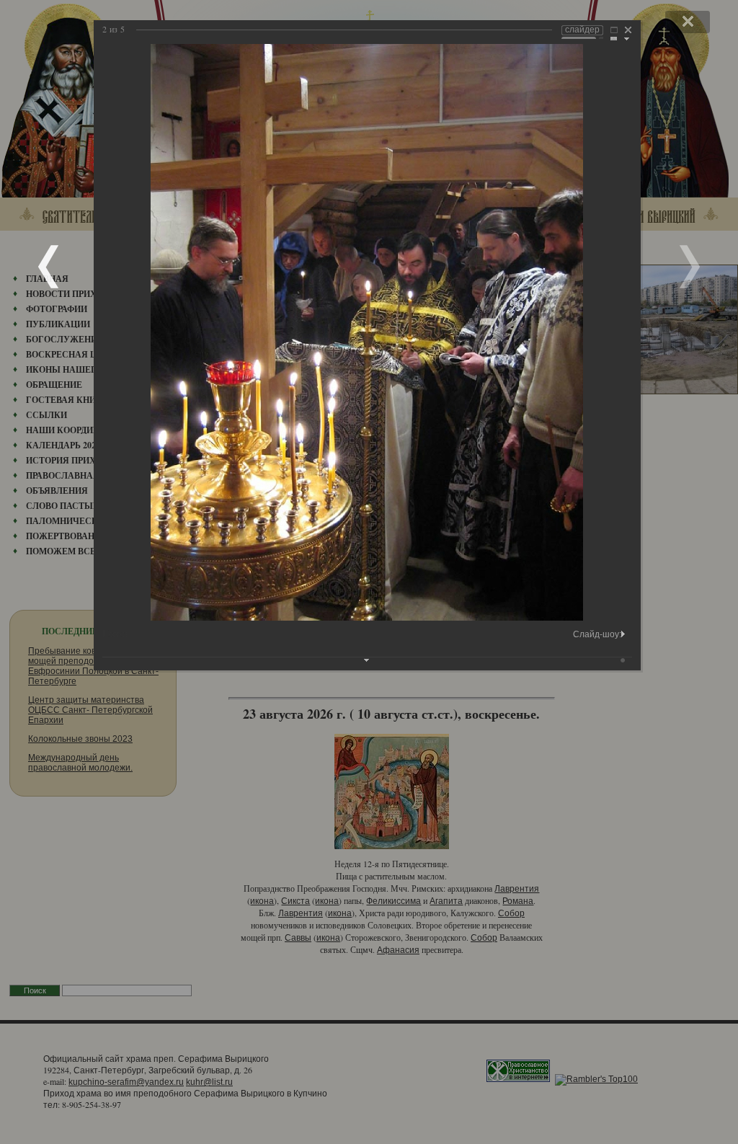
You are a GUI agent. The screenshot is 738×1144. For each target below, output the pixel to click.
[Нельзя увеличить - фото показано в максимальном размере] (614, 31)
